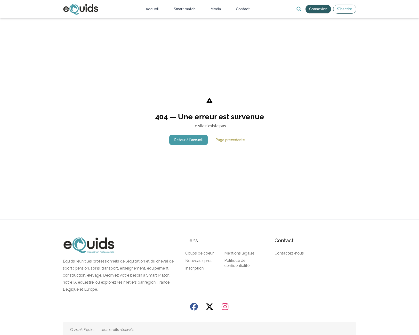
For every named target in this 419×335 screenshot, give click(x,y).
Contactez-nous (289, 253)
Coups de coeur (199, 253)
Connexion (318, 9)
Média (215, 9)
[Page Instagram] (225, 306)
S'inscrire (344, 9)
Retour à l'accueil (188, 140)
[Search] (298, 9)
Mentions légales (239, 253)
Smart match (184, 9)
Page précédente (230, 140)
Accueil (152, 9)
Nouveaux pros (198, 260)
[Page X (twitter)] (209, 306)
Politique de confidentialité (237, 263)
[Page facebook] (194, 306)
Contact (243, 9)
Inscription (194, 268)
